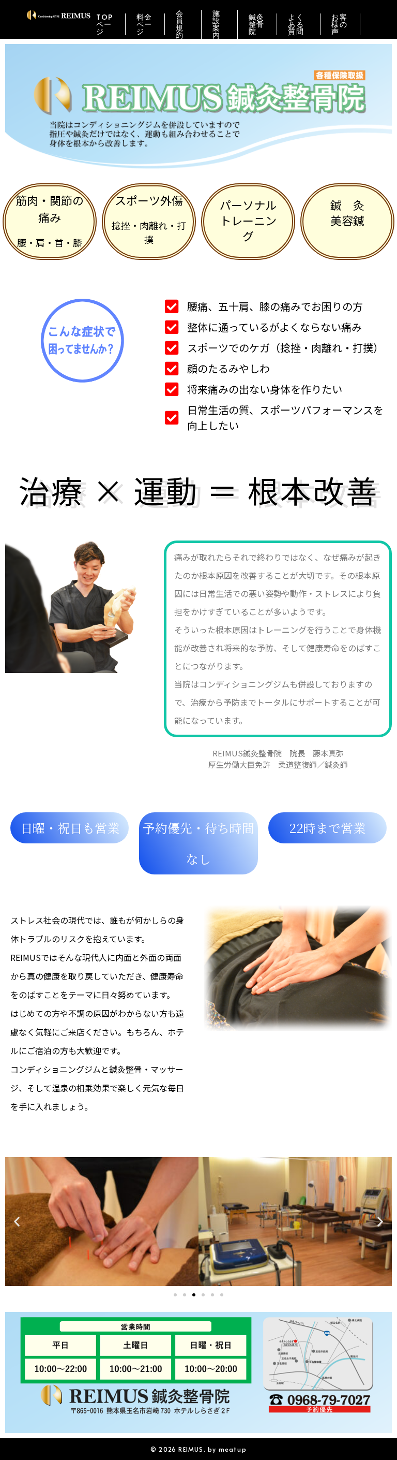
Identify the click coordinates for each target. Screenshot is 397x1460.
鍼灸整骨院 (257, 24)
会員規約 (180, 24)
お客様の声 (339, 24)
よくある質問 (296, 24)
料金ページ (144, 24)
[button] (16, 1221)
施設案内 (216, 24)
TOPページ (104, 24)
